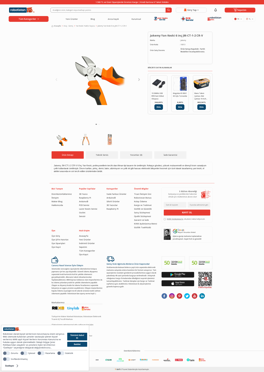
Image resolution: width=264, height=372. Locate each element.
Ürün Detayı (67, 155)
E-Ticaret (124, 369)
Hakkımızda (57, 205)
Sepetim (83, 247)
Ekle (159, 107)
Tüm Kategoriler (87, 250)
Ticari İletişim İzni (142, 194)
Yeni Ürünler (72, 19)
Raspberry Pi (85, 197)
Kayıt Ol (187, 212)
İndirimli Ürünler (87, 243)
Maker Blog (57, 201)
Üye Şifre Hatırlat (60, 239)
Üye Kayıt (56, 247)
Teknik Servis (102, 155)
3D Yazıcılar (112, 205)
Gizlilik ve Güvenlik (143, 209)
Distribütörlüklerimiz (62, 194)
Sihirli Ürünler (113, 201)
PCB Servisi (84, 205)
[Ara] (169, 10)
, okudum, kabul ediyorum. (186, 219)
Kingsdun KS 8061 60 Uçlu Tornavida (180, 94)
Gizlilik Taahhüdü (142, 227)
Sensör (82, 216)
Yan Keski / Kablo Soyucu (85, 26)
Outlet (82, 212)
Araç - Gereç (68, 26)
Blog (93, 19)
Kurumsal (136, 19)
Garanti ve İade (141, 220)
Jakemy (183, 40)
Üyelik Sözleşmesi (142, 216)
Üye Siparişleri (58, 243)
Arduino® (83, 201)
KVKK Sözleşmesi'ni (175, 219)
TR (238, 19)
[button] (96, 124)
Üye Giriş (56, 236)
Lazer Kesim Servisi (88, 209)
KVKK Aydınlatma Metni (145, 223)
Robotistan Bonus (142, 197)
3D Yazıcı (83, 194)
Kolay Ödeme (140, 201)
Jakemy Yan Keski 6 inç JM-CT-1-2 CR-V (112, 26)
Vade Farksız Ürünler (116, 194)
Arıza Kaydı (113, 19)
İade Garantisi (170, 155)
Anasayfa (57, 26)
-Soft (118, 369)
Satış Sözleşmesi (142, 212)
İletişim (55, 197)
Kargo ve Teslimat (143, 205)
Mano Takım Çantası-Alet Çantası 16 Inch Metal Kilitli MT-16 (201, 96)
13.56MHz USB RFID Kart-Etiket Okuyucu (158, 96)
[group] (98, 76)
